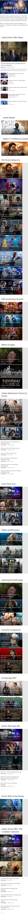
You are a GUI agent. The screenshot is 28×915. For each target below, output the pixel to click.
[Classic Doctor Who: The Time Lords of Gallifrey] (11, 619)
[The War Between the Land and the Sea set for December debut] (14, 52)
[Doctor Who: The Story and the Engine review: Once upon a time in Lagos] (11, 200)
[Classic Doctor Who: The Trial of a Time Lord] (11, 420)
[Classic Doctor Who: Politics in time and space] (11, 854)
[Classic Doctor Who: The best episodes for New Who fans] (11, 371)
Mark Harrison (3, 176)
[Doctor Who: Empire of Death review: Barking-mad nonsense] (11, 273)
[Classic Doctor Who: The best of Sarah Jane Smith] (11, 654)
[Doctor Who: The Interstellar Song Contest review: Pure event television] (11, 186)
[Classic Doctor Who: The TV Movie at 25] (11, 805)
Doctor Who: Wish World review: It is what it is (13, 153)
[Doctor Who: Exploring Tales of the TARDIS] (11, 493)
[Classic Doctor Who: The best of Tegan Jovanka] (11, 640)
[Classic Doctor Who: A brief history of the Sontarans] (11, 552)
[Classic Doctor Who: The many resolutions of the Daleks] (11, 566)
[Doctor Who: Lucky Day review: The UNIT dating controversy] (11, 213)
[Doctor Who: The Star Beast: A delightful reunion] (11, 334)
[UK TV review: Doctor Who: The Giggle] (11, 308)
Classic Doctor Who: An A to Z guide (10, 385)
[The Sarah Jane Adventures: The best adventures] (11, 748)
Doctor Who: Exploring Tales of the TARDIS (10, 878)
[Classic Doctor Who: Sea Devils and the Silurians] (11, 539)
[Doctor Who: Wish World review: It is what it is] (11, 170)
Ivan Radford (3, 313)
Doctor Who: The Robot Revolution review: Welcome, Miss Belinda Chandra (10, 261)
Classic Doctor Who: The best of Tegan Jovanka (11, 894)
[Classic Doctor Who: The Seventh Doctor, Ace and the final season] (11, 406)
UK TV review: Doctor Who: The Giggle (11, 311)
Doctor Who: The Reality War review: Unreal (13, 132)
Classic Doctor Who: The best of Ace (10, 670)
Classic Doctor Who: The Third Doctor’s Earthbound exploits (9, 459)
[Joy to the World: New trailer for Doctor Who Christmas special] (4, 96)
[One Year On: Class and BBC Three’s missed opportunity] (11, 763)
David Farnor (3, 67)
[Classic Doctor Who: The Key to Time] (11, 433)
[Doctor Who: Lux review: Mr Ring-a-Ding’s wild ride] (11, 243)
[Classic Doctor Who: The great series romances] (11, 606)
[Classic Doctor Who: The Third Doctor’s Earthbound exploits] (11, 702)
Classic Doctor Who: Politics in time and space (10, 883)
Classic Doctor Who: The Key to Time (10, 436)
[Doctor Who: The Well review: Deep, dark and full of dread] (11, 227)
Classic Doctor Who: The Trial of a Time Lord (10, 448)
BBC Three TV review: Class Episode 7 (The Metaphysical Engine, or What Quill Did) (10, 777)
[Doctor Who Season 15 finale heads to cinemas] (4, 82)
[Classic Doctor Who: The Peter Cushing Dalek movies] (11, 818)
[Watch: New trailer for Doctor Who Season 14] (4, 103)
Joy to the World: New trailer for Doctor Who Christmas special (17, 95)
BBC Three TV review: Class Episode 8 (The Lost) (11, 772)
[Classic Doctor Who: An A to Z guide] (11, 383)
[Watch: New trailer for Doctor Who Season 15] (4, 89)
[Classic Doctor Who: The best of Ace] (11, 667)
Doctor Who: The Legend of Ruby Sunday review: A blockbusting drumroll (10, 289)
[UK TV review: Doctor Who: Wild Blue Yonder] (11, 321)
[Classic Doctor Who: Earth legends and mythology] (11, 869)
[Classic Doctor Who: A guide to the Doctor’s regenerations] (11, 356)
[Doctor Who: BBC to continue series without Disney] (4, 75)
